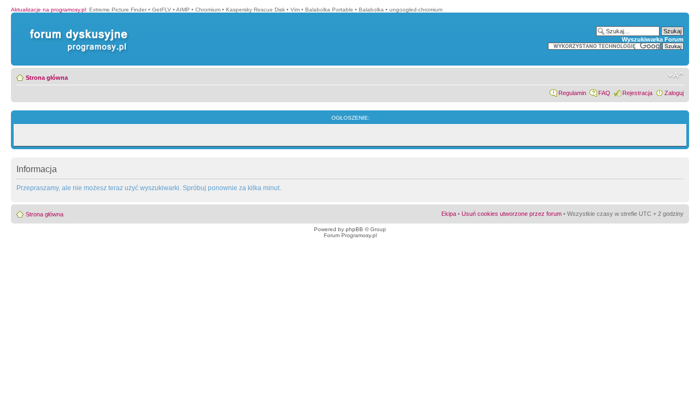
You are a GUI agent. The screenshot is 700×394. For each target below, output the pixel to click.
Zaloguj (674, 93)
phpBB (354, 229)
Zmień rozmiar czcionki (676, 75)
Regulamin (572, 93)
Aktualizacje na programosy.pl (48, 10)
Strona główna (47, 77)
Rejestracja (637, 93)
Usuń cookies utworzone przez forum (512, 213)
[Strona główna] (77, 29)
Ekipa (448, 213)
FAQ (604, 93)
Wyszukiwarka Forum (653, 39)
